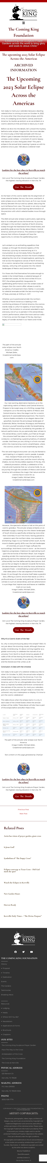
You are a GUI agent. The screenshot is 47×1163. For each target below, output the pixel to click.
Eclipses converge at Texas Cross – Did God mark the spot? (22, 870)
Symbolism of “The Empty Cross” (17, 858)
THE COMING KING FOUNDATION (19, 958)
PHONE (5, 1096)
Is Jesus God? (9, 847)
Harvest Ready (10, 905)
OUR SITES (6, 1039)
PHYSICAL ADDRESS (11, 1068)
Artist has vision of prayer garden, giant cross (22, 836)
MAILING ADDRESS (11, 1083)
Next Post (23, 814)
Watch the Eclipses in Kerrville (16, 882)
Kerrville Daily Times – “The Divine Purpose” (23, 916)
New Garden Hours (12, 894)
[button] (23, 22)
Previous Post (23, 809)
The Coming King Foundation (29, 1108)
